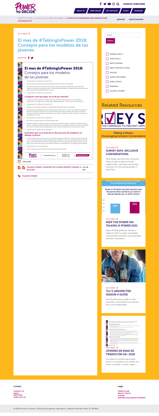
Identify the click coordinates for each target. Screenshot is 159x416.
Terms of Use (123, 391)
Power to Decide (25, 18)
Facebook (101, 3)
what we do (41, 18)
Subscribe (139, 4)
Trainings (138, 11)
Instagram (114, 3)
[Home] (26, 7)
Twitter (105, 3)
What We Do (95, 11)
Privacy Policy (124, 393)
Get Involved (112, 11)
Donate (127, 4)
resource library (56, 18)
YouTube (109, 3)
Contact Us (19, 391)
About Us (81, 11)
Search (118, 3)
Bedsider (121, 19)
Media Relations (18, 394)
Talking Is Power (29, 176)
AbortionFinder (136, 19)
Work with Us (20, 397)
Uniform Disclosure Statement (131, 398)
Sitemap (121, 396)
